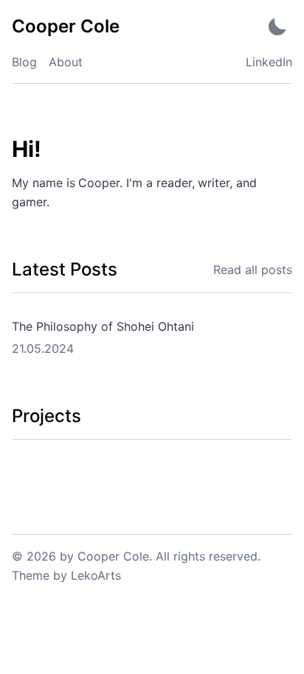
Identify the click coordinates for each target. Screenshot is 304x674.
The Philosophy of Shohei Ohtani (103, 326)
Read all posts (252, 269)
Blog (24, 62)
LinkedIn (269, 62)
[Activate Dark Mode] (277, 26)
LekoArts (96, 575)
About (66, 62)
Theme (30, 575)
